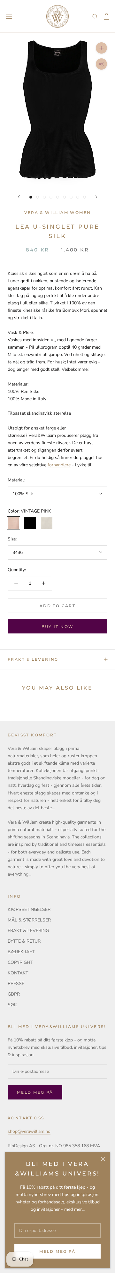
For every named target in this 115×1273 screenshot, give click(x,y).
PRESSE (16, 983)
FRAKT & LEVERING (33, 659)
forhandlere (59, 465)
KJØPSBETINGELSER (29, 909)
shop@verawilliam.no (29, 1131)
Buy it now (58, 626)
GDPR (14, 994)
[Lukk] (103, 1159)
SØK (12, 1005)
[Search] (95, 16)
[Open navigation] (9, 16)
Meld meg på (57, 1251)
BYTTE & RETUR (24, 941)
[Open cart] (106, 16)
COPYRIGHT (20, 962)
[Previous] (19, 196)
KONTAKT (18, 973)
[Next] (96, 196)
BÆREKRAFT (21, 952)
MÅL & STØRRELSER (29, 920)
